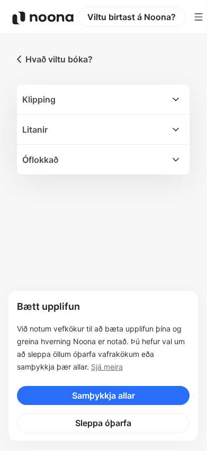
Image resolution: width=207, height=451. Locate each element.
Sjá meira (107, 366)
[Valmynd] (198, 16)
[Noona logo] (42, 18)
